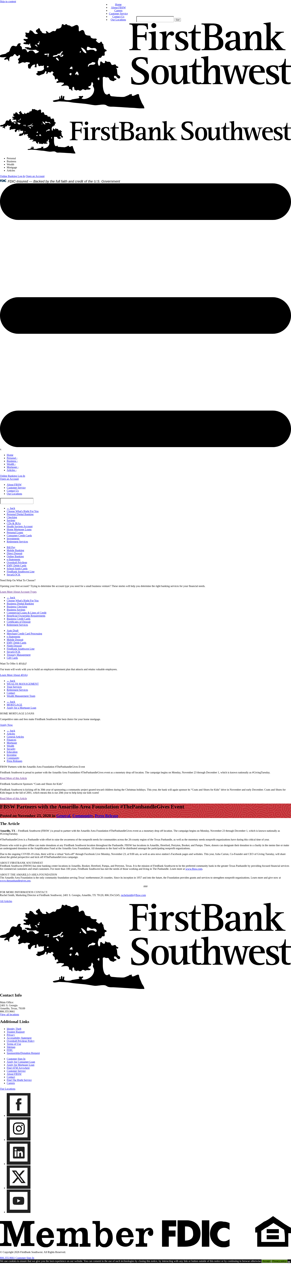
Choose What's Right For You (23, 511)
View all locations (9, 1014)
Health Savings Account (20, 526)
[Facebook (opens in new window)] (18, 1115)
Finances (11, 739)
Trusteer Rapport (16, 1031)
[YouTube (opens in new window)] (18, 1212)
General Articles (15, 736)
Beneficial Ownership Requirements (26, 615)
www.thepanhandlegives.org (15, 880)
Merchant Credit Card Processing (24, 633)
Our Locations (118, 19)
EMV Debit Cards (16, 565)
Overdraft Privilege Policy (21, 1040)
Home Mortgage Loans (19, 529)
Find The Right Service (19, 1080)
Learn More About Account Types (18, 591)
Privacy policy (279, 1261)
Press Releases (14, 761)
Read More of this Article (13, 778)
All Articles (6, 901)
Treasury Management (18, 654)
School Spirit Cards (17, 568)
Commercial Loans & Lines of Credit (26, 612)
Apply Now (6, 725)
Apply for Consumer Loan (21, 1061)
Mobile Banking (15, 550)
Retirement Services (17, 541)
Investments (13, 538)
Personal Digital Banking (20, 514)
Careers (118, 10)
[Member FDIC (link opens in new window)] (145, 1246)
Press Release (106, 815)
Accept (266, 1261)
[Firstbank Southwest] (145, 107)
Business (11, 161)
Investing (12, 754)
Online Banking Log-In (12, 176)
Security (11, 748)
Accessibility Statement (19, 1037)
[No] (289, 1261)
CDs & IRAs (14, 523)
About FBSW (118, 7)
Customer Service (118, 13)
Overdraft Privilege (17, 562)
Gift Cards (12, 657)
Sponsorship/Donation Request (23, 1053)
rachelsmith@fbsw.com (133, 895)
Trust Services (14, 686)
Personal (11, 158)
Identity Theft (14, 1028)
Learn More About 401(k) (14, 675)
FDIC (10, 1050)
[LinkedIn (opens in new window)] (18, 1163)
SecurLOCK (13, 574)
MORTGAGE (14, 704)
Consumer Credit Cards (19, 535)
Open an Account (35, 176)
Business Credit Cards (18, 618)
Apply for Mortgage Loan (20, 1064)
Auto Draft (12, 630)
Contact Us (118, 16)
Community (13, 758)
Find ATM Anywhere (18, 1067)
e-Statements (13, 559)
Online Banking (15, 556)
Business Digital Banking (20, 603)
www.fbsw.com (193, 868)
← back (11, 508)
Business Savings (16, 609)
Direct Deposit (14, 553)
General (63, 815)
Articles (11, 170)
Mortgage (12, 167)
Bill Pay (11, 547)
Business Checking (17, 606)
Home (118, 4)
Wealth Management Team (21, 696)
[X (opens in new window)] (18, 1187)
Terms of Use (14, 1044)
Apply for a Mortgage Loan (21, 707)
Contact (11, 692)
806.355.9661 (7, 1257)
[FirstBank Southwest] (145, 988)
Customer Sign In (16, 1058)
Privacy (11, 1034)
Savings (11, 520)
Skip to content (8, 1)
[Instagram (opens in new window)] (18, 1139)
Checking (12, 517)
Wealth (10, 164)
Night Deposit (14, 645)
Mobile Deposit (15, 639)
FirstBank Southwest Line (21, 571)
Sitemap (11, 1047)
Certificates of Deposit (18, 621)
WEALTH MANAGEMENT (23, 683)
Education (12, 751)
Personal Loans (15, 532)
